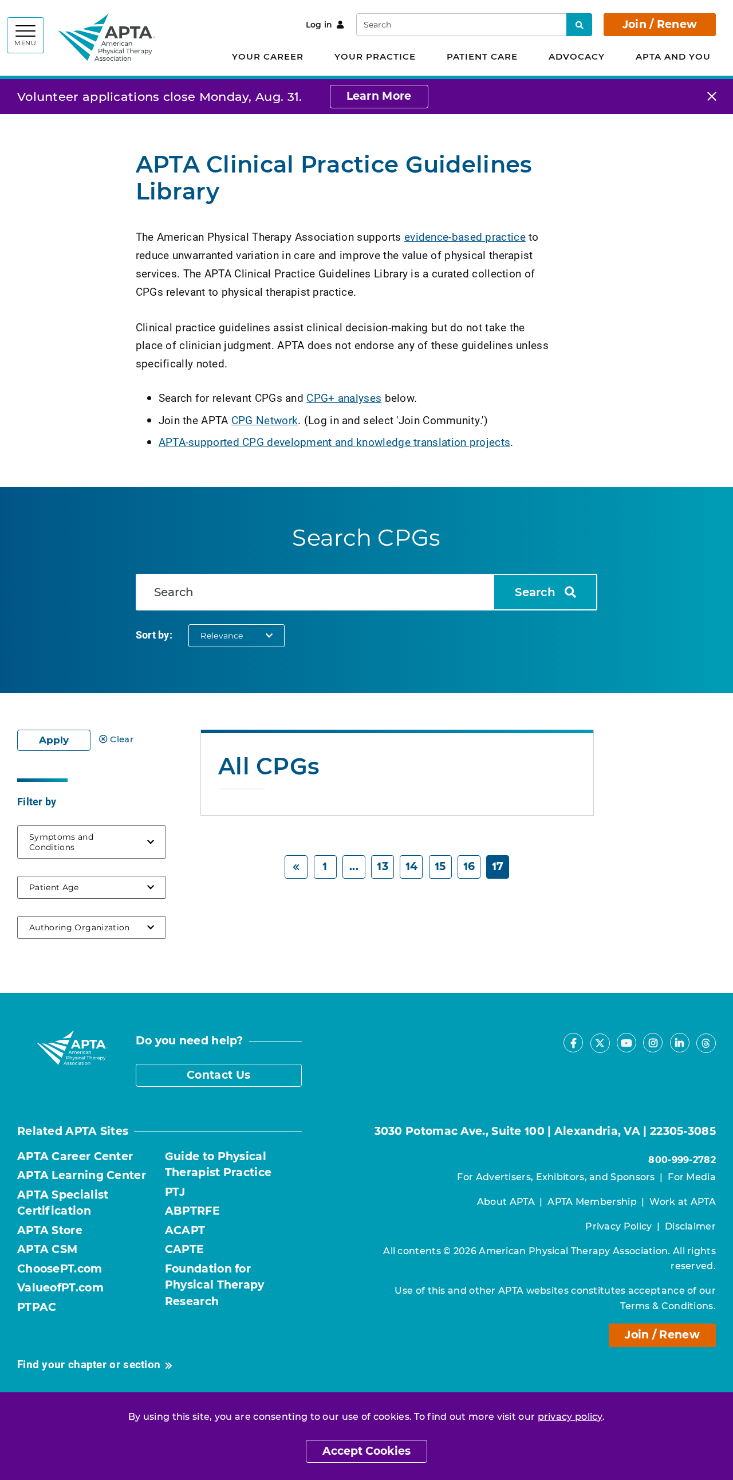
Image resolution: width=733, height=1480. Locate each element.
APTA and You (673, 56)
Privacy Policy (618, 1226)
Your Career (268, 56)
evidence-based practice (465, 236)
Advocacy (577, 56)
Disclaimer (690, 1226)
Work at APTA (682, 1201)
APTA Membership (592, 1201)
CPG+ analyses (343, 397)
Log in (319, 24)
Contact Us (218, 1075)
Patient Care (482, 56)
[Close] (711, 96)
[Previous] (296, 867)
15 (440, 866)
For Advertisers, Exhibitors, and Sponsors (556, 1177)
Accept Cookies (366, 1451)
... (353, 866)
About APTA (506, 1201)
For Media (692, 1177)
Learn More (379, 96)
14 (411, 866)
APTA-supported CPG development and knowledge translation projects (335, 441)
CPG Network (264, 420)
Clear (121, 739)
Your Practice (375, 56)
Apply (54, 740)
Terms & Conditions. (668, 1306)
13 (382, 866)
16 (469, 866)
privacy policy (570, 1416)
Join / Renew (659, 24)
